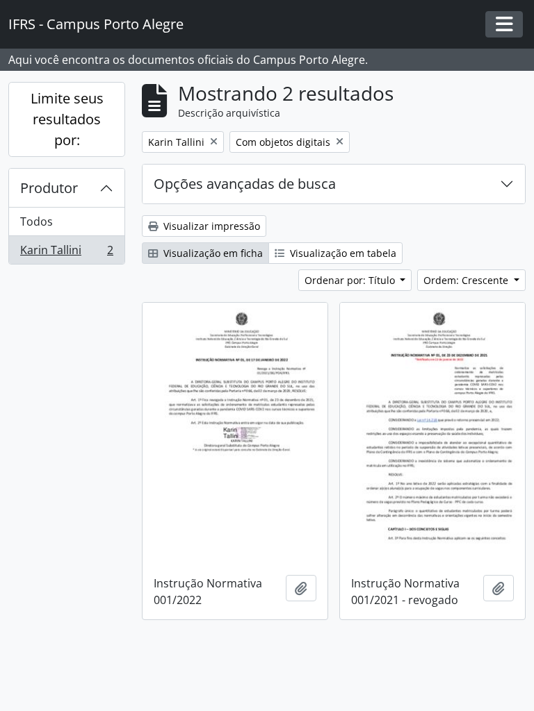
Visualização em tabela (341, 253)
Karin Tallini (66, 253)
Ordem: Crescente (467, 280)
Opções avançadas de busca (245, 183)
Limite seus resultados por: (67, 119)
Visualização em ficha (212, 253)
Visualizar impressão (210, 226)
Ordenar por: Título (351, 280)
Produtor (49, 187)
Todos (36, 221)
